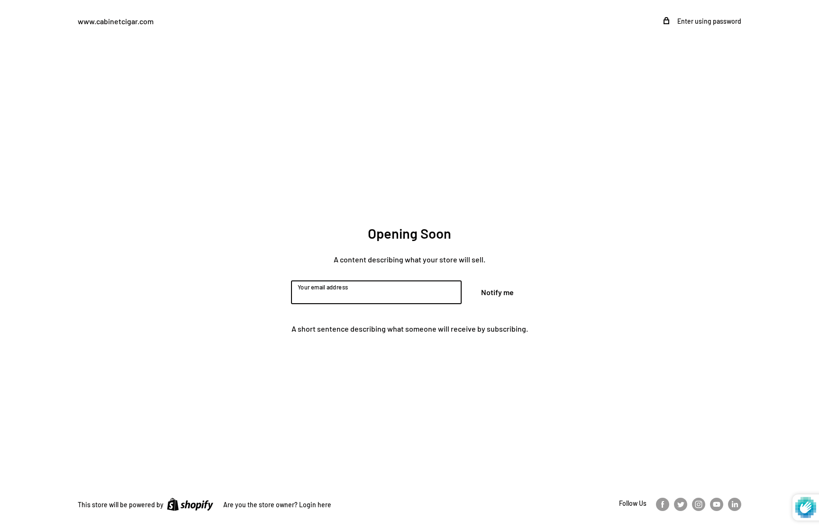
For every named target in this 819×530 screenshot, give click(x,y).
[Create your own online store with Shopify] (190, 504)
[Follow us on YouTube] (716, 504)
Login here (315, 505)
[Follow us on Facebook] (662, 504)
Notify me (497, 292)
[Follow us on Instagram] (698, 504)
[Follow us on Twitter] (680, 504)
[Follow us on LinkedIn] (734, 504)
